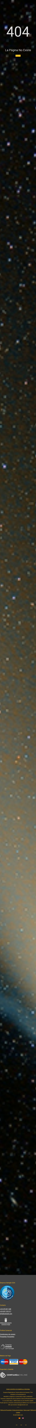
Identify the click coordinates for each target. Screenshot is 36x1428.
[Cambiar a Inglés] (23, 1418)
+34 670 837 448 (5, 1309)
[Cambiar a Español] (19, 1418)
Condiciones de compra (7, 1334)
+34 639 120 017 (5, 1311)
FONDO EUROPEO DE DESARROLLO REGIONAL (18, 1389)
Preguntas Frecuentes (7, 1337)
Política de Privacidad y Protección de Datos (11, 1410)
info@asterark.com (6, 1314)
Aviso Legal (27, 1410)
